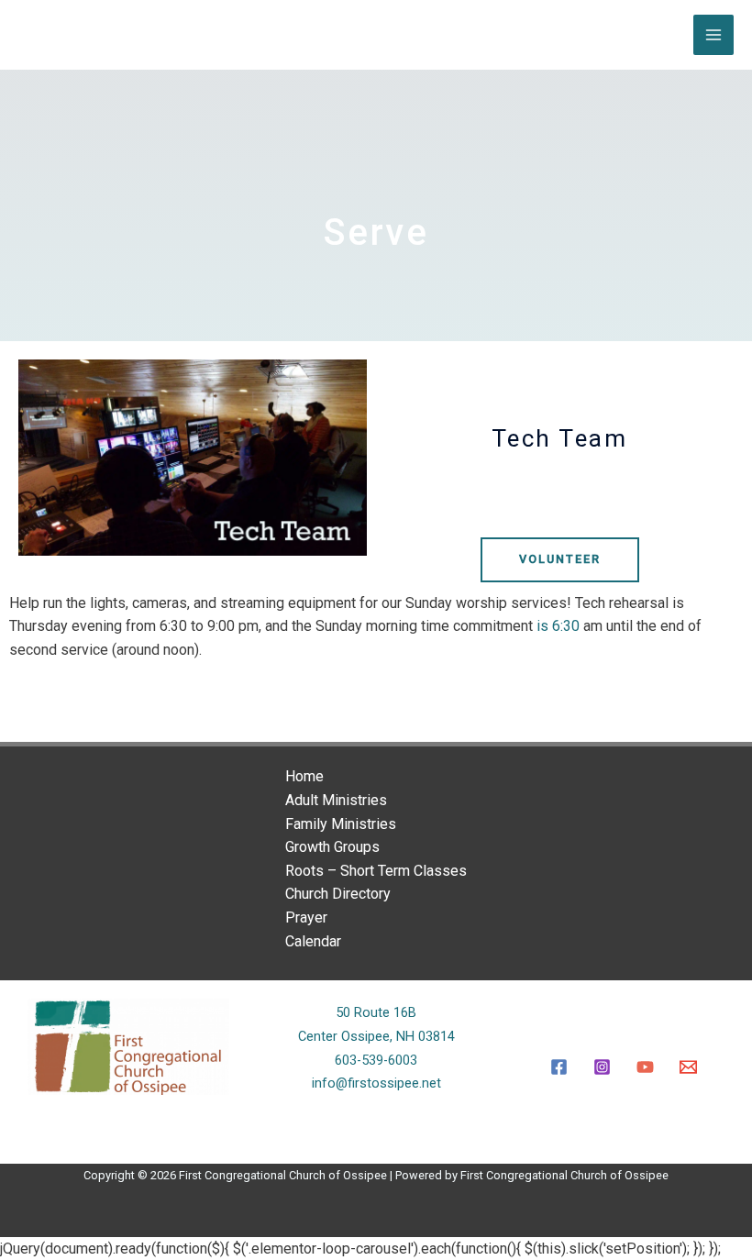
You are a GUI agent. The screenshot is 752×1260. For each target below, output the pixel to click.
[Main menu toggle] (713, 35)
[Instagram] (602, 1067)
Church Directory (338, 893)
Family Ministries (340, 824)
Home (304, 776)
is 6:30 (558, 626)
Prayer (306, 917)
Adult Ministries (336, 800)
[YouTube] (645, 1067)
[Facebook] (559, 1067)
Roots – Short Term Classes (376, 870)
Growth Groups (332, 847)
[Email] (688, 1067)
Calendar (313, 941)
